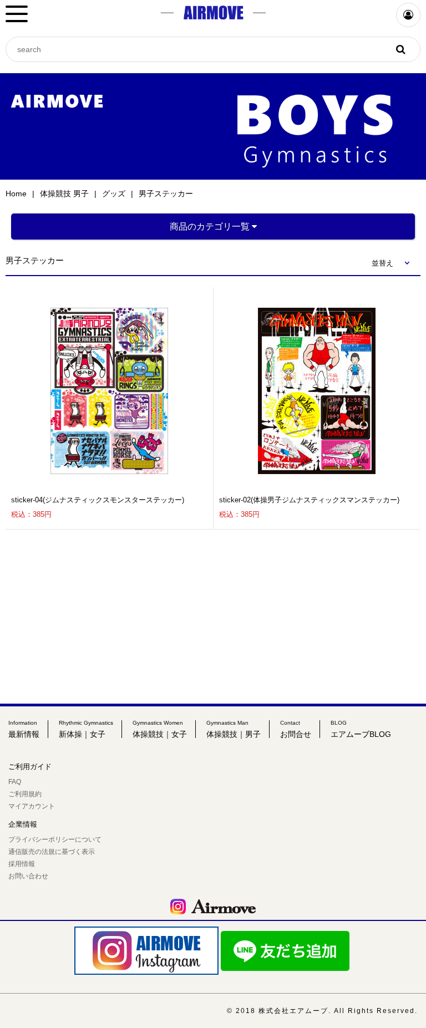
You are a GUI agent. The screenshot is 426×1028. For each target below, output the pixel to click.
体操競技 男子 (64, 193)
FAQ (14, 781)
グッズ (113, 193)
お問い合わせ (28, 876)
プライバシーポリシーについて (55, 839)
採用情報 (21, 864)
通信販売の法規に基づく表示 (51, 851)
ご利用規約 (25, 794)
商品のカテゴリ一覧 (211, 226)
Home (16, 193)
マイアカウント (31, 806)
